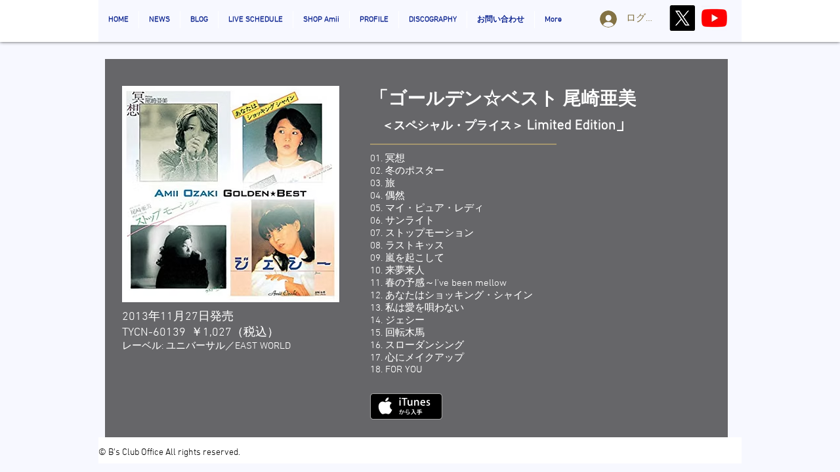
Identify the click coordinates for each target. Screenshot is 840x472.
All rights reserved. (202, 452)
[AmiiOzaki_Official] (714, 18)
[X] (682, 18)
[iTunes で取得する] (406, 406)
